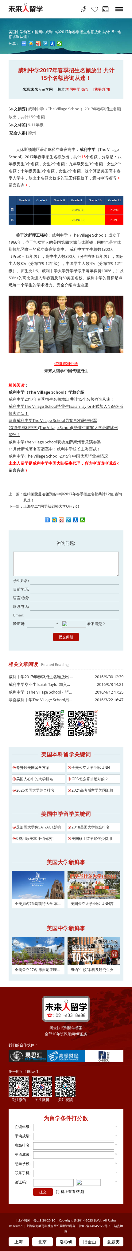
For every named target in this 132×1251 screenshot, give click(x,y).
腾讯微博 (68, 519)
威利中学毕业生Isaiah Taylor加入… (39, 684)
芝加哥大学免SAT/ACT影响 (38, 827)
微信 (82, 519)
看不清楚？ (96, 623)
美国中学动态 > (22, 31)
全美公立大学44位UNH (91, 767)
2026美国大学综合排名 (35, 790)
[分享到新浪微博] (38, 43)
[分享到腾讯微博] (45, 43)
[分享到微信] (59, 43)
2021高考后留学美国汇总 (92, 790)
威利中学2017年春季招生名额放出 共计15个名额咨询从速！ (65, 34)
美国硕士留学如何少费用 (92, 838)
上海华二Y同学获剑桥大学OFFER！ (51, 506)
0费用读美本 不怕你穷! (34, 838)
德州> (39, 31)
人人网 (75, 519)
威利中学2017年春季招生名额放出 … (41, 676)
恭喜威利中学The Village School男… (40, 699)
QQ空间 (54, 519)
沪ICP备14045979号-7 (94, 1226)
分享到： (47, 519)
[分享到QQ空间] (31, 43)
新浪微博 (61, 519)
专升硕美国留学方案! (33, 767)
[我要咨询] (101, 89)
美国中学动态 (77, 89)
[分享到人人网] (52, 43)
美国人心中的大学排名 (34, 778)
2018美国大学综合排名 (91, 827)
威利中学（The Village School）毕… (40, 692)
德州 (32, 133)
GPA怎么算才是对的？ (90, 778)
